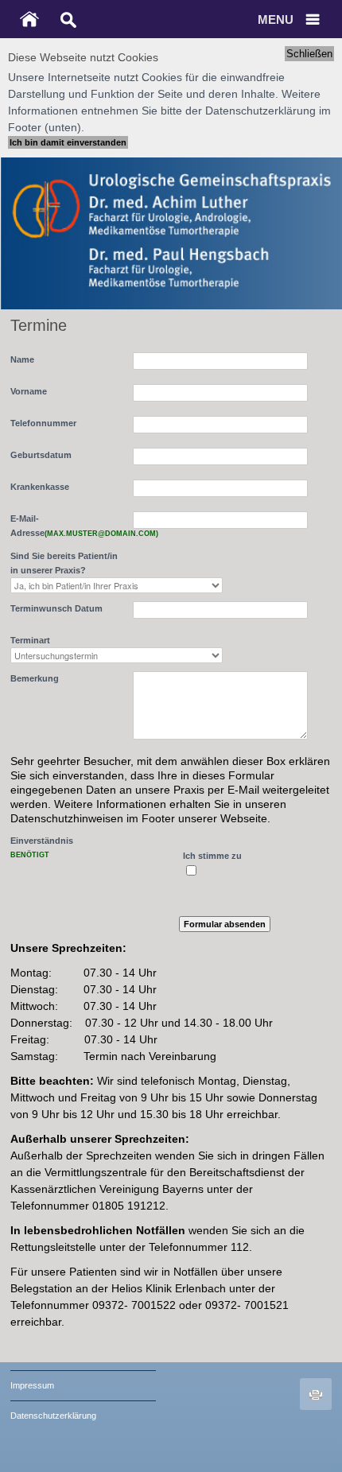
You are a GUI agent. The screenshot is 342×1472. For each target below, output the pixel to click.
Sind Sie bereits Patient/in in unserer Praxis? (64, 563)
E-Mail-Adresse (67, 526)
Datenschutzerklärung (53, 1415)
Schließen (309, 54)
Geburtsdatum (41, 455)
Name (22, 359)
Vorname (28, 391)
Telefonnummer (43, 423)
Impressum (32, 1385)
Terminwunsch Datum (56, 608)
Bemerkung (34, 678)
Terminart (30, 640)
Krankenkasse (39, 486)
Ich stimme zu (212, 855)
